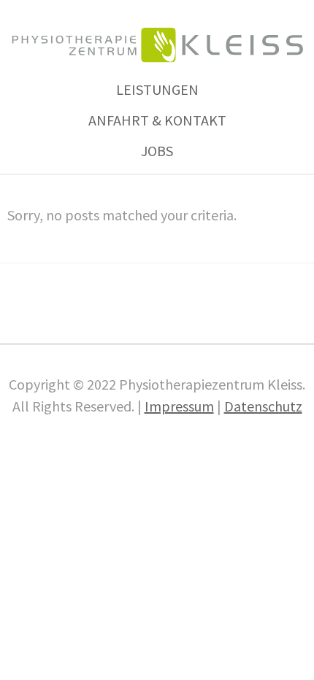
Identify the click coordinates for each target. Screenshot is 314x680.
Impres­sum (179, 406)
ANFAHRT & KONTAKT (157, 120)
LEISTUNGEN (157, 89)
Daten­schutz (263, 406)
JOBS (157, 151)
